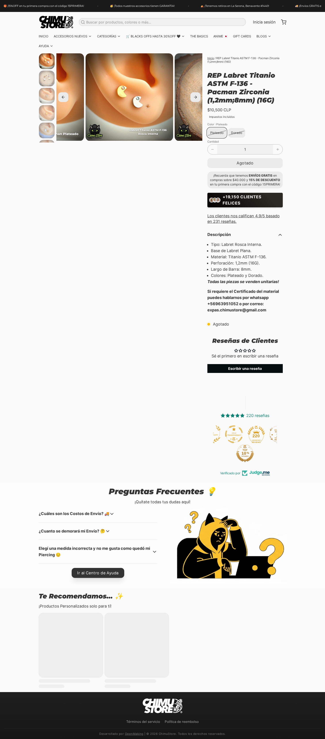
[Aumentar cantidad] (278, 149)
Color (217, 124)
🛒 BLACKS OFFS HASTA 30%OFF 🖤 (153, 36)
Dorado (236, 133)
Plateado (217, 133)
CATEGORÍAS (106, 36)
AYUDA (44, 46)
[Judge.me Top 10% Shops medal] (224, 453)
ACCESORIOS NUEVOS (70, 36)
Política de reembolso (182, 722)
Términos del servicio (143, 722)
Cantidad (213, 141)
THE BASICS (199, 36)
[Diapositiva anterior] (63, 97)
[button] (245, 163)
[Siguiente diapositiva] (195, 97)
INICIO (43, 36)
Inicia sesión (264, 22)
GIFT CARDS (242, 36)
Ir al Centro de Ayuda (98, 573)
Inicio (210, 58)
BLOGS (261, 36)
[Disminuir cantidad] (212, 149)
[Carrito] (281, 22)
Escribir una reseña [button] (245, 368)
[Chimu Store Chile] (56, 22)
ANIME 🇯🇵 (220, 36)
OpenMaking (134, 733)
